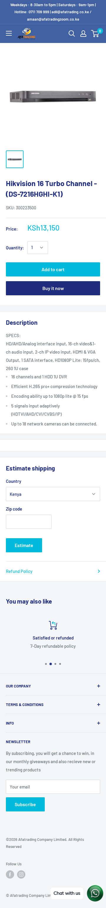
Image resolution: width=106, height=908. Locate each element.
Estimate (24, 545)
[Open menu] (9, 33)
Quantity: (15, 247)
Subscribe (25, 804)
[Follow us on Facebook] (10, 874)
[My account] (83, 33)
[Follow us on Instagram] (21, 874)
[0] (95, 33)
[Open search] (72, 33)
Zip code (14, 508)
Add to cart (53, 269)
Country (13, 481)
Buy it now (53, 288)
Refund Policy (19, 571)
